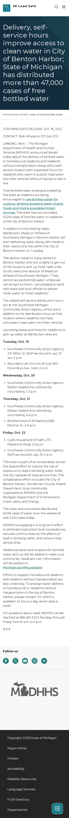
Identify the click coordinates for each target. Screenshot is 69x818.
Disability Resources (21, 779)
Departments (17, 810)
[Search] (56, 6)
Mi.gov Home (16, 748)
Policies (12, 758)
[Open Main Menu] (64, 6)
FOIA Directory (18, 799)
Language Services (21, 789)
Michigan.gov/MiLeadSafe (22, 567)
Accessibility (15, 769)
